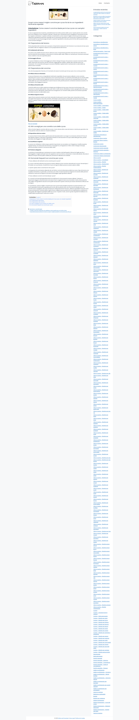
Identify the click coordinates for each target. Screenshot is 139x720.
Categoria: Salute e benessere (101, 155)
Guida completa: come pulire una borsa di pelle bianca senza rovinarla (101, 21)
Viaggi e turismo (97, 713)
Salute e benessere (98, 700)
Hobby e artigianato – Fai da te (102, 672)
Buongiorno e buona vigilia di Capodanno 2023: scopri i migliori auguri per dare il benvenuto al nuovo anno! (102, 17)
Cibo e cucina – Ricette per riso (101, 458)
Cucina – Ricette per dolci (100, 618)
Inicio (100, 3)
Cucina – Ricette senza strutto (101, 652)
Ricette (95, 696)
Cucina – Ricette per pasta (100, 630)
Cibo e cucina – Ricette (99, 162)
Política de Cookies (80, 718)
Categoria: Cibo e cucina (100, 138)
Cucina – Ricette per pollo (100, 640)
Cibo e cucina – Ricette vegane (101, 605)
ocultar (38, 197)
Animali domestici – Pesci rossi (101, 51)
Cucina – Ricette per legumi (101, 624)
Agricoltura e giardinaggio (36, 209)
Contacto (107, 3)
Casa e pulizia (97, 100)
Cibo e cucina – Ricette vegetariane (99, 607)
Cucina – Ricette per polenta (101, 638)
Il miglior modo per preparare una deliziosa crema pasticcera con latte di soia (48, 210)
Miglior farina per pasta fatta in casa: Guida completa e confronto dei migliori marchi (101, 24)
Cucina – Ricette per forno (100, 620)
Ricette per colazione (99, 698)
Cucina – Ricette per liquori (100, 626)
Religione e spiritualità (99, 694)
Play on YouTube (32, 123)
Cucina (95, 610)
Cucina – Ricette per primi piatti (102, 642)
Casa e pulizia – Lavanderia (101, 105)
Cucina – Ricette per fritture (101, 622)
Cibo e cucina (97, 158)
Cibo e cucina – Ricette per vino (102, 531)
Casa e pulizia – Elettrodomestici (97, 102)
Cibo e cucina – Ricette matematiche (99, 166)
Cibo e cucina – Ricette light (101, 164)
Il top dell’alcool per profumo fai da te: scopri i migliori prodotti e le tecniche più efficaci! (50, 211)
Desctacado (96, 654)
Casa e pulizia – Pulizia (99, 107)
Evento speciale (97, 658)
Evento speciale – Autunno (100, 660)
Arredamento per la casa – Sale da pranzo (100, 89)
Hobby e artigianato (98, 670)
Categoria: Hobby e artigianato (102, 153)
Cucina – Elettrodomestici (100, 616)
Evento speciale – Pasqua (100, 668)
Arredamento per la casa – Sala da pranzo (100, 86)
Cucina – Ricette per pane (100, 628)
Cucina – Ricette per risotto (100, 644)
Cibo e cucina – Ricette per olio (101, 373)
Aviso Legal (72, 718)
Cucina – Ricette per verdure (101, 650)
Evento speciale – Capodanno (101, 662)
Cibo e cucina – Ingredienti (100, 160)
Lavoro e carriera (98, 692)
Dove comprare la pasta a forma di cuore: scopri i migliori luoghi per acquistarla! (100, 28)
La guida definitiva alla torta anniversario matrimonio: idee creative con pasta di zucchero (102, 13)
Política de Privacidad (63, 718)
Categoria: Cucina (98, 144)
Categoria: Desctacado (99, 146)
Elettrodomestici (97, 656)
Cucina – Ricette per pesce (100, 636)
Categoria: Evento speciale (100, 148)
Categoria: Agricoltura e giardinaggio (100, 135)
